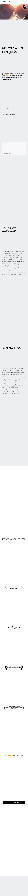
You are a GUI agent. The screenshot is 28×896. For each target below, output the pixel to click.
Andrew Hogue (5, 108)
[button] (26, 2)
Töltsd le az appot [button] (14, 802)
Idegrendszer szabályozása (10, 143)
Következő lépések (8, 153)
